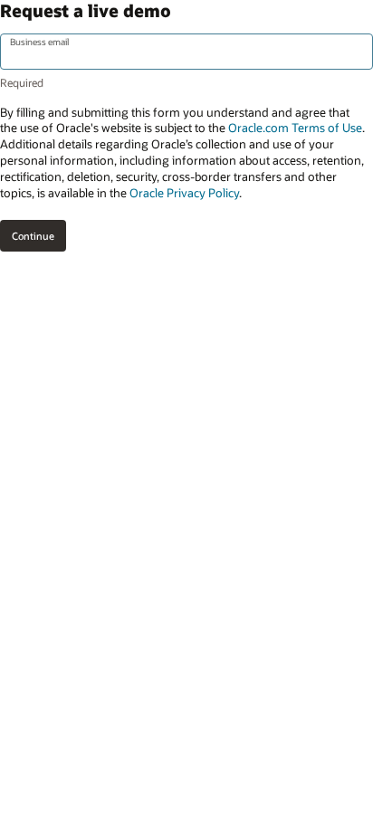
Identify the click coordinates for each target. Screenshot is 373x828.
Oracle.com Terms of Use (295, 127)
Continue (33, 236)
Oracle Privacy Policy (184, 193)
